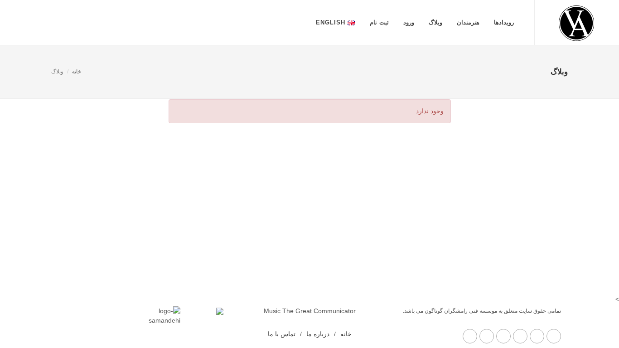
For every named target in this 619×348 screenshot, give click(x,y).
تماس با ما (281, 334)
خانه (76, 71)
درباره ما (317, 334)
